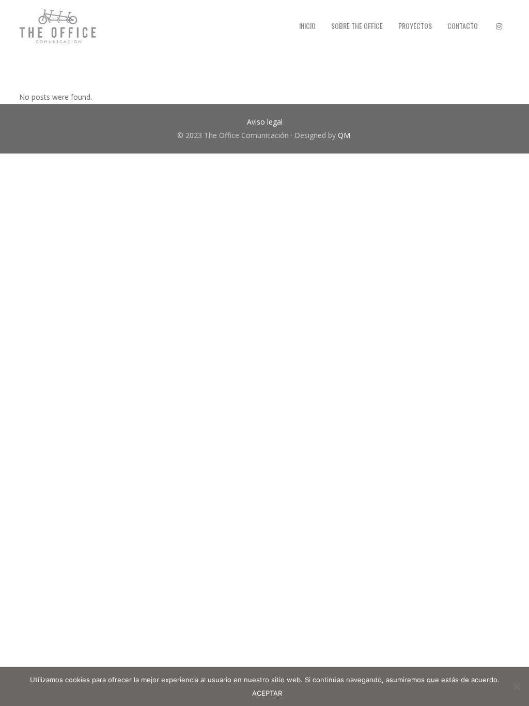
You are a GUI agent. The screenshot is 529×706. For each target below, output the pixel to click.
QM (344, 135)
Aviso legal (265, 122)
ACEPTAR (267, 693)
